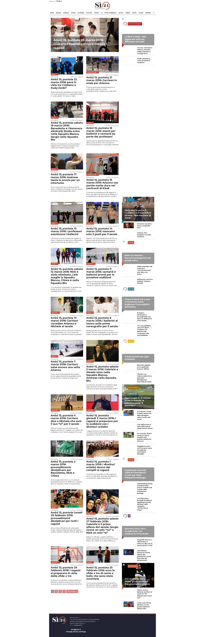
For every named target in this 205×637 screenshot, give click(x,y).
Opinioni (148, 13)
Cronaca (66, 13)
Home (52, 13)
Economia (81, 13)
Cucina (141, 13)
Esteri (73, 13)
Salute (121, 13)
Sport (134, 13)
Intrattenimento (110, 13)
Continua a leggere (76, 77)
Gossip (96, 13)
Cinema (127, 13)
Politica (89, 13)
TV (101, 13)
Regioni (58, 13)
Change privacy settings (76, 632)
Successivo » (72, 591)
